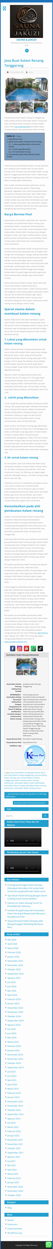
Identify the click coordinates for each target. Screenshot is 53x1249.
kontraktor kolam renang (14, 785)
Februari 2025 (14, 999)
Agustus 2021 (13, 1156)
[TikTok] (40, 648)
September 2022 (15, 1114)
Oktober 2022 (14, 1110)
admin (31, 72)
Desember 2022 (15, 1101)
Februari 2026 (14, 952)
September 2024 (15, 1020)
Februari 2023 (14, 1093)
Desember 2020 (15, 1186)
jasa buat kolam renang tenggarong (19, 775)
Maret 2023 (13, 1088)
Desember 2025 (15, 960)
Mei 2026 (11, 939)
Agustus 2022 (13, 1118)
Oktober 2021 (14, 1148)
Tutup (18, 136)
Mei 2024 (11, 1037)
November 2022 (15, 1105)
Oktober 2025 (14, 969)
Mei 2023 (11, 1080)
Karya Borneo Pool (22, 126)
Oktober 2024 (14, 1016)
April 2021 (12, 1169)
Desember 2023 (15, 1054)
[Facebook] (13, 648)
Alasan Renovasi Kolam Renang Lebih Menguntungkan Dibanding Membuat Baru (25, 924)
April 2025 (12, 995)
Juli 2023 (11, 1071)
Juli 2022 (11, 1122)
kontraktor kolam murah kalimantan (29, 783)
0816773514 (43, 633)
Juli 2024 (11, 1029)
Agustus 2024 (13, 1024)
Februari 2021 (14, 1178)
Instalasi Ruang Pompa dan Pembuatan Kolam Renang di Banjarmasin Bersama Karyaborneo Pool (26, 913)
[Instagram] (19, 648)
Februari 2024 (14, 1046)
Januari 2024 (13, 1050)
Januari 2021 (13, 1182)
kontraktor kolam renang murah (28, 788)
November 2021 (15, 1144)
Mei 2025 (11, 990)
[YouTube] (26, 648)
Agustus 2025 (13, 977)
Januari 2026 (13, 956)
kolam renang (20, 780)
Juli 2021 (11, 1161)
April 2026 (12, 943)
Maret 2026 (13, 948)
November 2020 (15, 1190)
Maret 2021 (13, 1173)
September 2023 (15, 1067)
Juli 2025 (11, 982)
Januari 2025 (13, 1003)
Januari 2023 (13, 1097)
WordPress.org (14, 1232)
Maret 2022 (13, 1127)
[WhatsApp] (33, 648)
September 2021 (15, 1152)
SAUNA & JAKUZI (27, 39)
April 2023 (12, 1084)
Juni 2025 (11, 986)
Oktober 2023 (14, 1063)
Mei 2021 (11, 1165)
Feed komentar (14, 1228)
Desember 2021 (15, 1139)
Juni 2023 (11, 1076)
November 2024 (15, 1012)
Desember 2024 (15, 1007)
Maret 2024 (13, 1041)
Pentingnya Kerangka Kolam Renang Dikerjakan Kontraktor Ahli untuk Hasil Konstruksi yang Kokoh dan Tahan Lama (26, 888)
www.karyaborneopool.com (15, 641)
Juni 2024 (11, 1033)
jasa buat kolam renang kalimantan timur (28, 772)
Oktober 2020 (14, 1195)
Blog (9, 1207)
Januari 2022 (13, 1135)
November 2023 (15, 1058)
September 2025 (15, 973)
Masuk (10, 1220)
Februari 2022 (14, 1131)
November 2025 (15, 965)
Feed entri (12, 1224)
